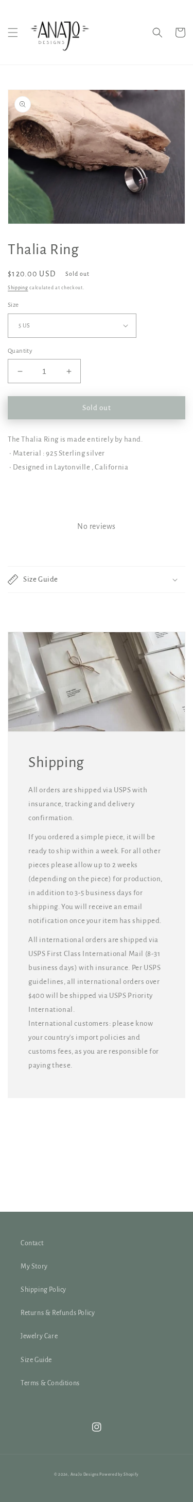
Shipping (18, 287)
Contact (32, 1243)
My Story (34, 1266)
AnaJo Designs (85, 1474)
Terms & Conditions (50, 1383)
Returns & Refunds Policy (58, 1313)
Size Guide (36, 1360)
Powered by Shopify (119, 1474)
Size (13, 305)
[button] (13, 32)
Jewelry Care (39, 1336)
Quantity (20, 351)
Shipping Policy (43, 1289)
